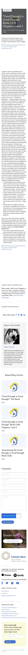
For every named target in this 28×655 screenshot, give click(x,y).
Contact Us (5, 593)
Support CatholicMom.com (9, 596)
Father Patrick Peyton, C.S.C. (9, 615)
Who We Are (5, 591)
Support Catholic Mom (13, 541)
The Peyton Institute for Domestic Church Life (14, 617)
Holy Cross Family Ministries (9, 607)
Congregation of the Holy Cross (10, 613)
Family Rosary (5, 610)
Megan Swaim (9, 347)
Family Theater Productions (9, 611)
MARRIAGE (7, 10)
